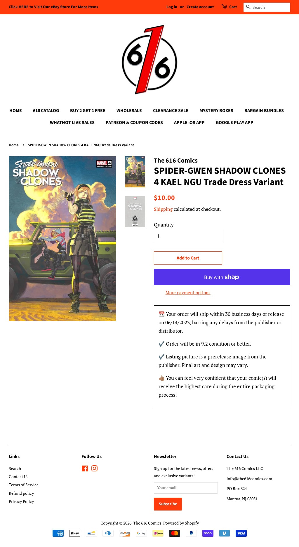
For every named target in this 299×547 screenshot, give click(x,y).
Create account (200, 7)
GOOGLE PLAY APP (234, 122)
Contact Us (18, 476)
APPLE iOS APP (189, 122)
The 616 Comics (147, 523)
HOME (15, 110)
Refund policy (21, 493)
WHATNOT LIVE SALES (72, 122)
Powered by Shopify (181, 523)
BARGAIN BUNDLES (264, 110)
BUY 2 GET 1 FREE (87, 110)
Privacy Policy (21, 501)
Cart (233, 7)
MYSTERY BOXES (216, 110)
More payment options (188, 292)
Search (15, 468)
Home (14, 145)
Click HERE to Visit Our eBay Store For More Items (53, 7)
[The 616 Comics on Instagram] (94, 469)
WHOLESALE (129, 110)
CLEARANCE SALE (170, 110)
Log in (171, 7)
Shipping (163, 209)
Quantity (164, 224)
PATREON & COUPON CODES (134, 122)
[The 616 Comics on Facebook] (84, 469)
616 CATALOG (46, 110)
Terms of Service (24, 484)
